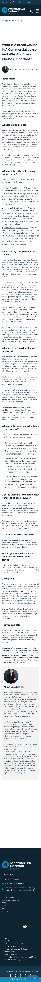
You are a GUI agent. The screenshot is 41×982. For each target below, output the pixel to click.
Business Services (10, 898)
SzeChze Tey (15, 69)
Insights (5, 911)
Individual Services (10, 900)
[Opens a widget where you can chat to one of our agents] (32, 978)
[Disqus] (20, 811)
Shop (4, 906)
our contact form (30, 747)
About (4, 908)
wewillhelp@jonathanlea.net (14, 751)
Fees (4, 903)
